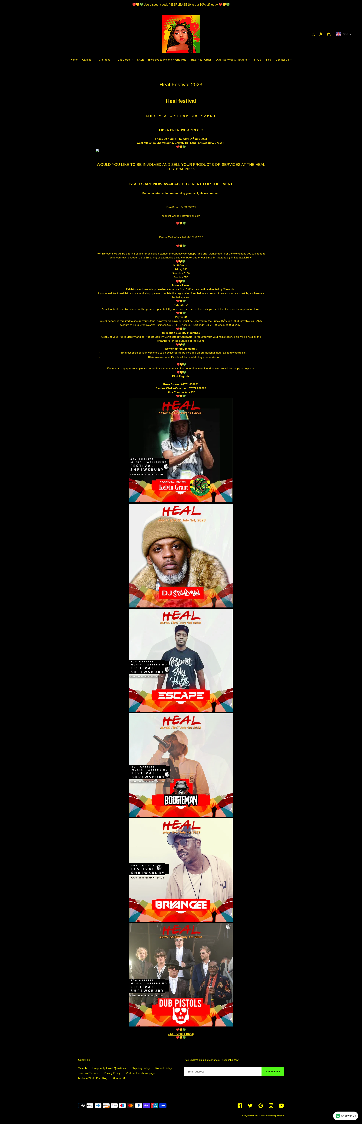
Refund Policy (163, 1068)
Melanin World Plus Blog (92, 1077)
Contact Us (119, 1077)
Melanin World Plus (256, 1115)
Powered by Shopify (274, 1115)
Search (82, 1068)
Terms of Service (88, 1073)
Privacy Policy (112, 1073)
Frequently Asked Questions (109, 1068)
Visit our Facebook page (140, 1073)
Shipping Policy (141, 1068)
